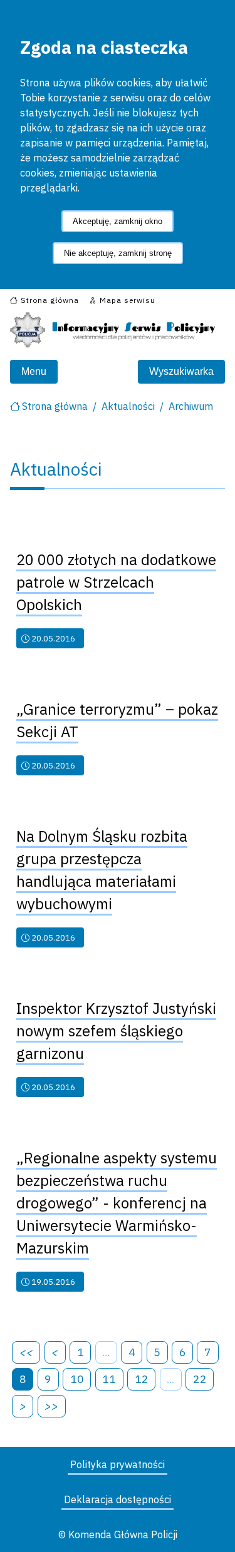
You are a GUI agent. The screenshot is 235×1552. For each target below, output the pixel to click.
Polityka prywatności (117, 1464)
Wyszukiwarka (181, 371)
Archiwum (191, 406)
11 (109, 1379)
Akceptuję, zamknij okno (117, 221)
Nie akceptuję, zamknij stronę (118, 253)
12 (142, 1379)
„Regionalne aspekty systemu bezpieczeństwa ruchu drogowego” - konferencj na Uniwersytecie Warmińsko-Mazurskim (116, 1203)
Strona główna (55, 406)
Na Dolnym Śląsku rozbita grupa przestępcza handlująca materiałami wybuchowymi (101, 870)
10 (77, 1379)
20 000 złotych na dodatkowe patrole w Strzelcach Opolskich (116, 582)
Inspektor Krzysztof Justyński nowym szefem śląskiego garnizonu (116, 1030)
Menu (33, 371)
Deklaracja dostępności (117, 1499)
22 (200, 1379)
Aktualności (128, 406)
